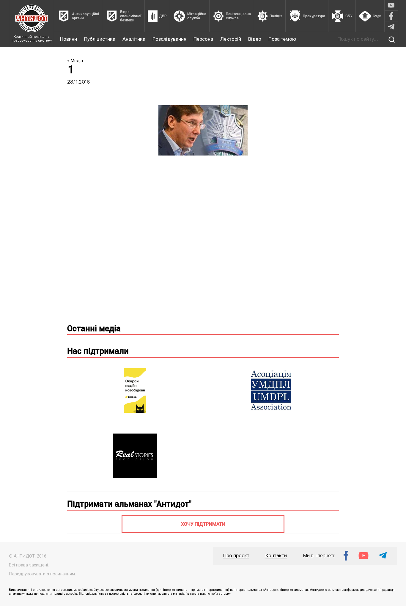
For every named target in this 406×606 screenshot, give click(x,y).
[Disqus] (203, 242)
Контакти (276, 555)
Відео (254, 39)
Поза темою (282, 39)
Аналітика (133, 39)
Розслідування (169, 39)
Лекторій (230, 39)
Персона (203, 39)
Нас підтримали (98, 351)
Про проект (236, 555)
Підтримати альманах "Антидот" (129, 504)
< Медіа (75, 60)
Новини (68, 39)
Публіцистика (99, 39)
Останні (94, 328)
